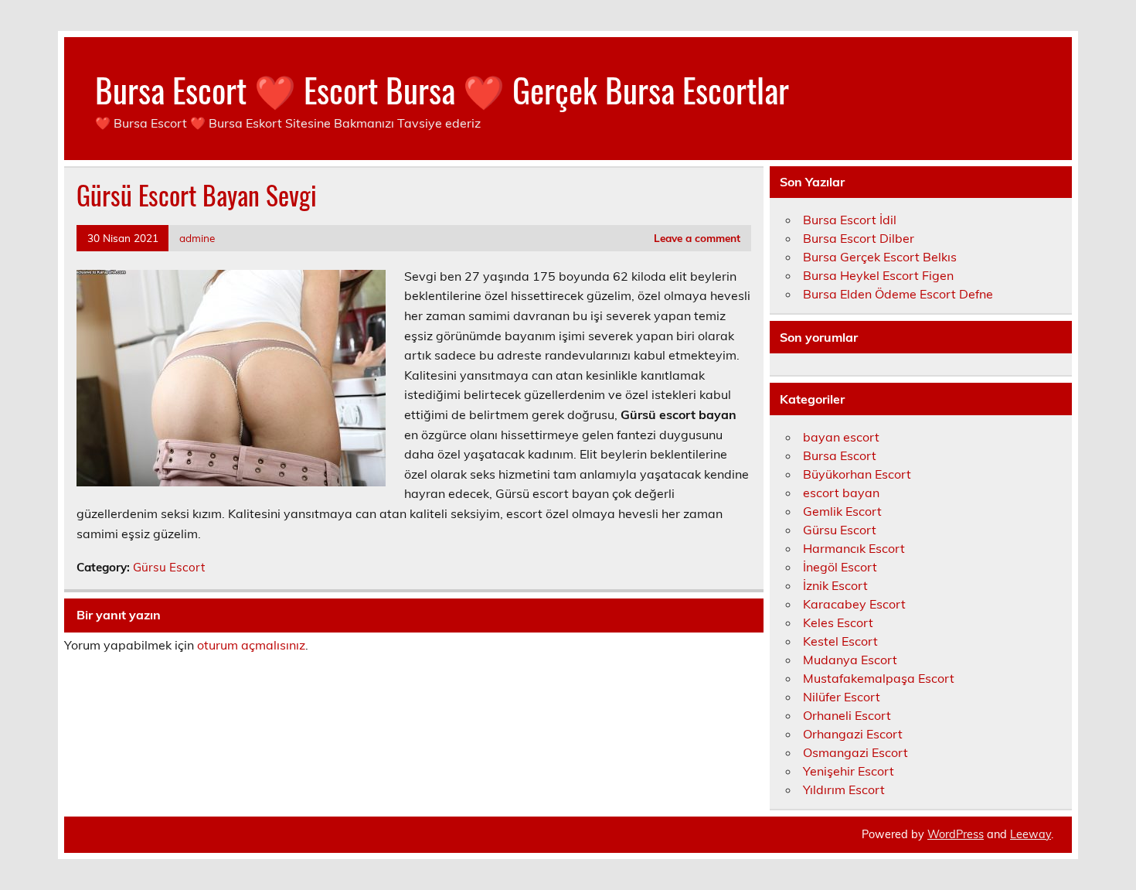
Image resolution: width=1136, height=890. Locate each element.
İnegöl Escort (840, 567)
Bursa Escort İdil (849, 219)
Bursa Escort (839, 455)
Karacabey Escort (854, 604)
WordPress (955, 834)
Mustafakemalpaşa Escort (878, 678)
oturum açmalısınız (251, 645)
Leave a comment (697, 237)
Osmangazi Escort (855, 752)
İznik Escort (835, 585)
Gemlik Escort (842, 511)
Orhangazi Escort (853, 734)
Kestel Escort (840, 641)
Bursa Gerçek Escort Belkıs (880, 256)
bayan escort (841, 437)
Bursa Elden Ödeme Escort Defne (898, 294)
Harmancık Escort (854, 548)
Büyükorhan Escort (857, 474)
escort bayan (841, 492)
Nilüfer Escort (841, 696)
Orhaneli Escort (847, 715)
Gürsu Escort (169, 567)
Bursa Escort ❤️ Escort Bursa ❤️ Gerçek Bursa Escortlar (442, 89)
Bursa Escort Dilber (858, 238)
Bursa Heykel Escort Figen (878, 275)
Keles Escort (838, 622)
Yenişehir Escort (848, 771)
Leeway (1030, 834)
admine (197, 237)
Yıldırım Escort (844, 789)
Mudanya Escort (850, 659)
